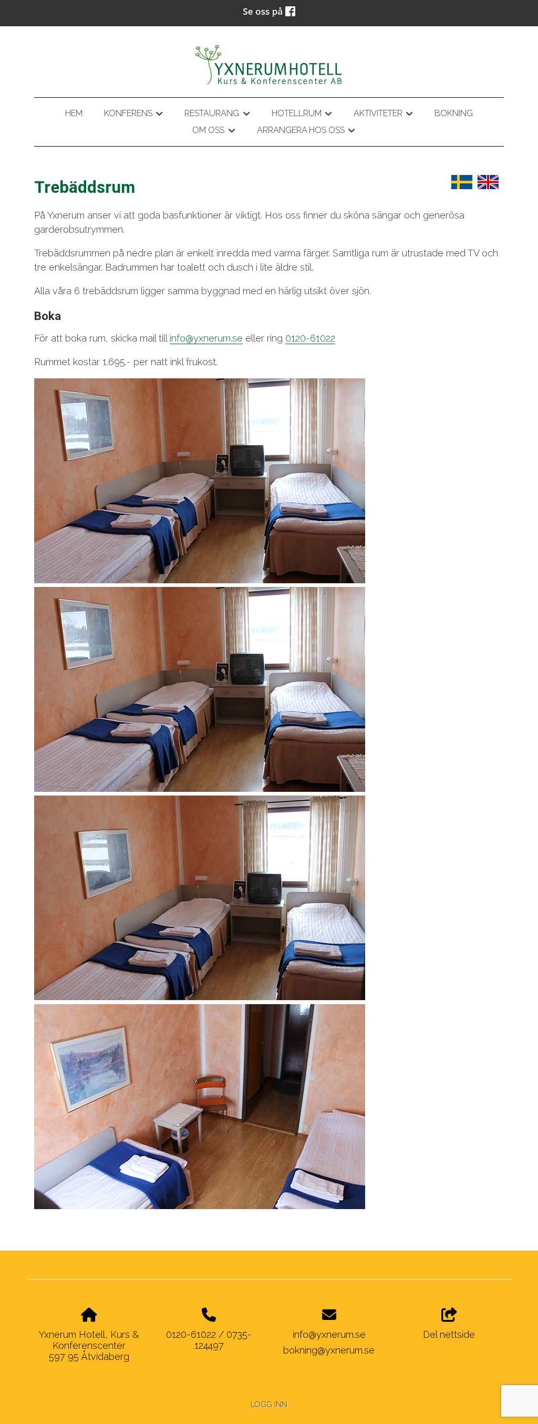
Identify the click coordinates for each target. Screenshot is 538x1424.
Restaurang (217, 115)
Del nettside (449, 1334)
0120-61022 (310, 338)
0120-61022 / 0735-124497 (209, 1340)
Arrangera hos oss (306, 132)
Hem (73, 113)
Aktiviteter (383, 115)
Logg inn (269, 1404)
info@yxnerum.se (206, 338)
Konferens (133, 115)
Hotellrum (302, 115)
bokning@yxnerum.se (329, 1350)
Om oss (213, 132)
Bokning (453, 113)
